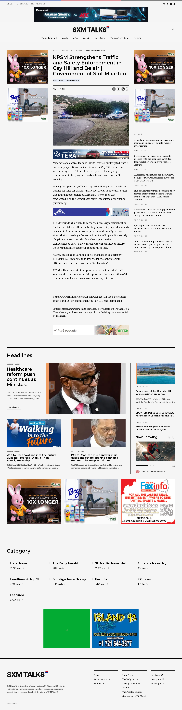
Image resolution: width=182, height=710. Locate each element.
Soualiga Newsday (70, 38)
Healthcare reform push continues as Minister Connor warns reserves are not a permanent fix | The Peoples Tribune (23, 377)
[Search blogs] (164, 4)
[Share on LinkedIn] (127, 89)
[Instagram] (171, 4)
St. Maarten (99, 683)
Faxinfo (86, 38)
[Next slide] (173, 437)
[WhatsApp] (174, 4)
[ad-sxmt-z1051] (27, 105)
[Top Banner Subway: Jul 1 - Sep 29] (91, 14)
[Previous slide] (169, 437)
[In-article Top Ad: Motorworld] (91, 154)
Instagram (156, 679)
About (97, 675)
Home (55, 50)
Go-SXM (137, 38)
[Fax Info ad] (148, 501)
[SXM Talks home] (91, 29)
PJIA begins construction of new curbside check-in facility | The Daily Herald (152, 228)
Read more (15, 407)
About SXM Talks (22, 4)
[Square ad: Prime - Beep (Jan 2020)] (66, 628)
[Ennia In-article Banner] (91, 330)
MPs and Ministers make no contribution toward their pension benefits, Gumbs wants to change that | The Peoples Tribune (154, 195)
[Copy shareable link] (114, 89)
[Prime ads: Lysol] (27, 67)
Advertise (10, 4)
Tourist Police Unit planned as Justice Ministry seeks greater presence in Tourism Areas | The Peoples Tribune (153, 244)
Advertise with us (102, 679)
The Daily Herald (49, 38)
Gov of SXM (100, 38)
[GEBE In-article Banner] (91, 212)
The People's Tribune (132, 692)
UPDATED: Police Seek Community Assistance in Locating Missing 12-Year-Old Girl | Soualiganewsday (155, 414)
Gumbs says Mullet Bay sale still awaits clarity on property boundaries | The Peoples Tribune (154, 393)
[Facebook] (168, 4)
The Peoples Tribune (119, 38)
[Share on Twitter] (123, 89)
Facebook (155, 675)
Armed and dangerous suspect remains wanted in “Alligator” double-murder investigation (153, 143)
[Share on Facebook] (118, 89)
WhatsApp (156, 683)
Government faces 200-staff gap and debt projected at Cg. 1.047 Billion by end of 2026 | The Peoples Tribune (154, 212)
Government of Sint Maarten (71, 50)
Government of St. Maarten (135, 696)
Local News (127, 675)
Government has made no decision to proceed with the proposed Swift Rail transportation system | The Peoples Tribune (152, 160)
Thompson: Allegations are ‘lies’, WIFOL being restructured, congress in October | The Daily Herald (154, 177)
